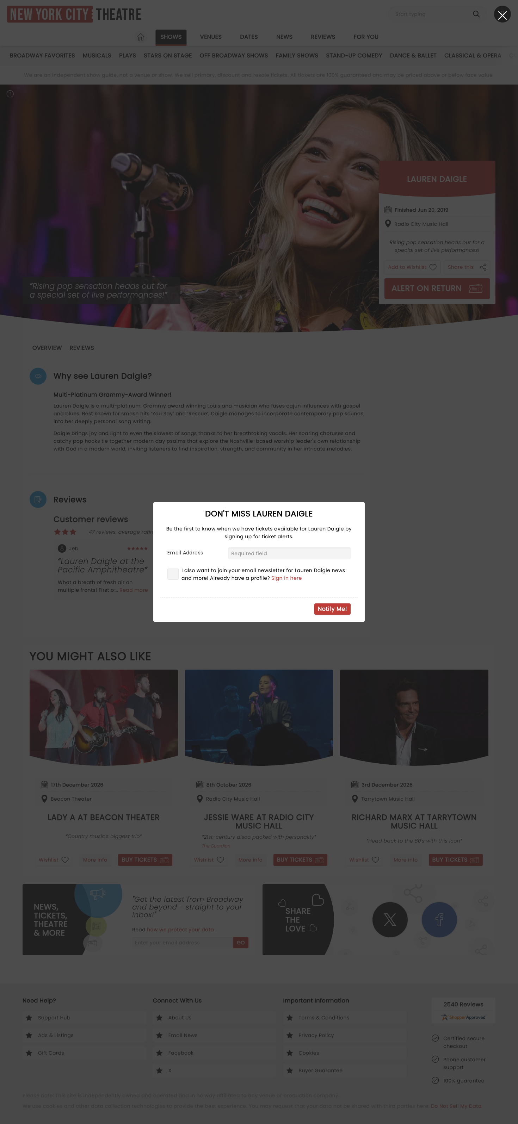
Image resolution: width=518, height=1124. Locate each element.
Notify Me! (332, 609)
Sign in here (286, 578)
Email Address (185, 552)
